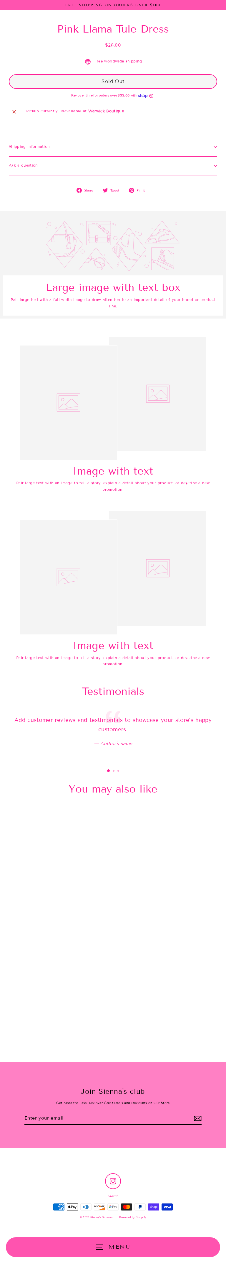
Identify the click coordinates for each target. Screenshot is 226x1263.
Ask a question (23, 165)
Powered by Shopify (132, 1217)
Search (113, 1196)
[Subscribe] (198, 1118)
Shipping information (29, 146)
